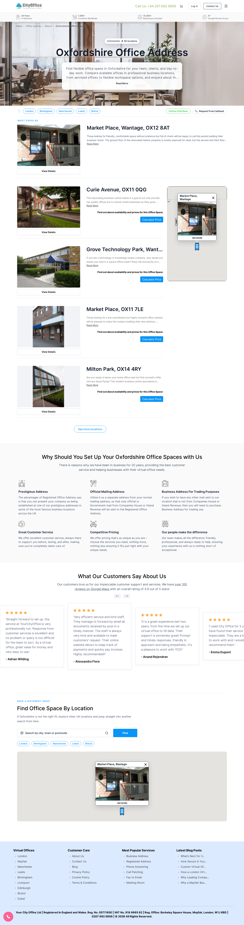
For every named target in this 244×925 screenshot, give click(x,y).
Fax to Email (134, 877)
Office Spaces (33, 26)
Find (125, 733)
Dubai (21, 898)
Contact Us (212, 6)
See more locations (90, 429)
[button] (197, 247)
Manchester (65, 111)
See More (197, 238)
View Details (49, 171)
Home (19, 26)
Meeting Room (135, 882)
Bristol (94, 111)
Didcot (48, 26)
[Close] (213, 197)
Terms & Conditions (84, 882)
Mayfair (22, 861)
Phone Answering (137, 866)
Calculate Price (151, 219)
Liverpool (23, 882)
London (29, 111)
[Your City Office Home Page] (29, 6)
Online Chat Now (178, 111)
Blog (75, 866)
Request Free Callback (211, 111)
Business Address (137, 856)
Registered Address (138, 861)
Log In (194, 6)
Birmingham (46, 111)
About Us (78, 856)
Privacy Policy (81, 872)
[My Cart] (181, 5)
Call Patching (134, 872)
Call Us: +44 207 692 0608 (155, 6)
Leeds (81, 111)
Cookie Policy (80, 877)
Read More (122, 83)
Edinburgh (24, 888)
